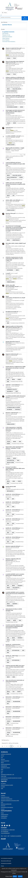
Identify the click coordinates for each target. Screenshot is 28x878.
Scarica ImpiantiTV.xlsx (18, 127)
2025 (20, 441)
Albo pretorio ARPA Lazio (6, 860)
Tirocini (2, 809)
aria (8, 159)
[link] (1, 15)
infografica (10, 491)
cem (13, 691)
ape (13, 195)
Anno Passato (5, 40)
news (8, 88)
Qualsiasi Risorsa (7, 24)
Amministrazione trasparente (7, 858)
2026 (8, 179)
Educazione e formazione (7, 807)
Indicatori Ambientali (6, 754)
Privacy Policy (9, 876)
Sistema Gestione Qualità (7, 785)
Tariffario (3, 795)
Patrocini (3, 805)
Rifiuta (15, 876)
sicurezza (9, 409)
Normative (21, 323)
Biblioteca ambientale (6, 804)
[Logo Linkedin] (9, 825)
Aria (2, 757)
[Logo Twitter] (4, 825)
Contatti (3, 786)
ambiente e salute (12, 389)
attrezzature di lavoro (13, 407)
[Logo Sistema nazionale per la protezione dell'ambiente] (18, 6)
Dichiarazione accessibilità (6, 863)
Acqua (2, 755)
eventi (21, 177)
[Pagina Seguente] (20, 746)
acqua (8, 58)
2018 (8, 652)
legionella (10, 391)
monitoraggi (16, 240)
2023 (16, 391)
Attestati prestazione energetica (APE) (10, 800)
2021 (13, 498)
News (2, 812)
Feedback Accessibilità (15, 836)
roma (8, 587)
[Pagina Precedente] (2, 746)
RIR (2, 772)
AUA (2, 771)
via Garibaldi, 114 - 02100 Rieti (8, 829)
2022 (13, 532)
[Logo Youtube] (7, 825)
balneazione (16, 701)
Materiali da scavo (5, 797)
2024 (13, 523)
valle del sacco (16, 88)
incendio (20, 585)
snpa (13, 481)
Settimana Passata (7, 36)
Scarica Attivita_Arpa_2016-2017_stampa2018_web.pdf (14, 288)
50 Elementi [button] (6, 740)
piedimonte (10, 605)
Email (5, 836)
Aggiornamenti (4, 814)
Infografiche (17, 393)
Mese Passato (5, 38)
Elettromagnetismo (5, 764)
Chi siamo (3, 783)
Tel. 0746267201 (4, 831)
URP (2, 788)
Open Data (3, 776)
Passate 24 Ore (6, 35)
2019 (23, 650)
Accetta (20, 876)
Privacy (2, 865)
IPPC (2, 769)
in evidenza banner (12, 107)
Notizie (15, 92)
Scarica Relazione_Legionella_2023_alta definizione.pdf (13, 562)
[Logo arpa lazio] (9, 6)
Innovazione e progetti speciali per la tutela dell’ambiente (11, 778)
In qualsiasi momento (8, 31)
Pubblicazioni (4, 816)
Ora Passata (5, 33)
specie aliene (10, 462)
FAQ (2, 802)
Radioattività (4, 766)
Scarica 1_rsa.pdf (13, 273)
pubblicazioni (11, 144)
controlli (17, 409)
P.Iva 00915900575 (5, 833)
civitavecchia (10, 460)
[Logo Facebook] (2, 825)
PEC (2, 836)
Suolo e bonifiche (5, 760)
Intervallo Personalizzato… (9, 41)
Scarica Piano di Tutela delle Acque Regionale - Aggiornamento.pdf (14, 64)
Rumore (3, 759)
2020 (13, 506)
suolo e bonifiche (12, 91)
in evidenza (10, 270)
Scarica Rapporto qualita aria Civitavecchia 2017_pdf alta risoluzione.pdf (14, 329)
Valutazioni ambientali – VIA (7, 774)
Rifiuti (2, 762)
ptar (14, 58)
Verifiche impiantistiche (6, 798)
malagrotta (16, 587)
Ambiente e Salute (5, 767)
